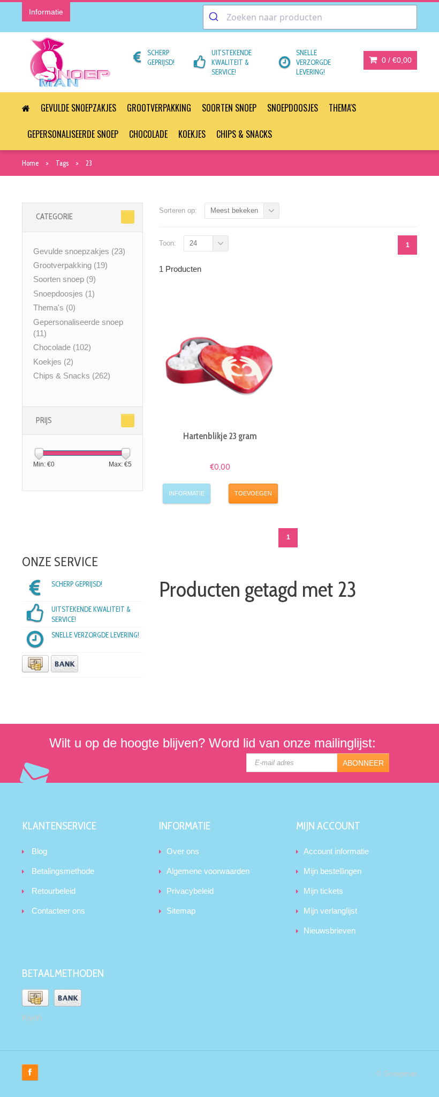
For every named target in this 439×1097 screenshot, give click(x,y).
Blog (39, 851)
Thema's (342, 107)
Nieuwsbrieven (329, 930)
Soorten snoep (229, 107)
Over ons (182, 851)
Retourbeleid (53, 890)
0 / (396, 60)
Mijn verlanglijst (330, 910)
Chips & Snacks (244, 134)
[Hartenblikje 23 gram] (220, 361)
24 (193, 243)
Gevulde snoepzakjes (78, 107)
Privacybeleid (190, 890)
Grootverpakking (159, 107)
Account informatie (336, 851)
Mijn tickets (323, 890)
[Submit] (214, 17)
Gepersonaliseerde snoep (72, 134)
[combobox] (310, 17)
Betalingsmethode (63, 871)
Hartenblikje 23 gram (220, 436)
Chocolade (148, 134)
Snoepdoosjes (292, 107)
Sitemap (180, 910)
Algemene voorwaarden (207, 871)
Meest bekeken (234, 210)
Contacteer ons (58, 910)
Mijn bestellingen (332, 871)
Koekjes (192, 134)
